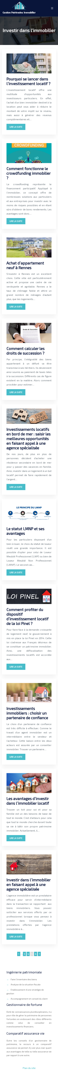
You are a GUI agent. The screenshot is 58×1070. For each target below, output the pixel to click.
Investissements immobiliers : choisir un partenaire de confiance (27, 713)
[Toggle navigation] (52, 8)
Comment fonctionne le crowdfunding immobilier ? (28, 173)
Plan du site (29, 1067)
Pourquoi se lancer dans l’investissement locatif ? (28, 81)
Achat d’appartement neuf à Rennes (25, 265)
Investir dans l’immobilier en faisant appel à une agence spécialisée (28, 884)
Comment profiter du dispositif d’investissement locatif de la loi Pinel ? (27, 616)
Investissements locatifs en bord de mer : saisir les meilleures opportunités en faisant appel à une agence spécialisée (28, 438)
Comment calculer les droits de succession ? (25, 350)
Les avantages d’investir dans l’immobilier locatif (27, 800)
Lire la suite (16, 127)
